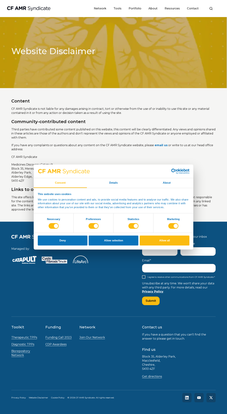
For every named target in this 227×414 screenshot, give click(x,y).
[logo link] (24, 260)
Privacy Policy (152, 291)
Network (100, 8)
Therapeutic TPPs (24, 337)
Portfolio (135, 8)
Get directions (152, 376)
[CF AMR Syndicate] (28, 8)
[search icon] (211, 8)
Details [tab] (113, 182)
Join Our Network (92, 337)
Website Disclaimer (38, 397)
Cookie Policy (58, 397)
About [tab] (167, 182)
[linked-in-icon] (187, 397)
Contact (193, 8)
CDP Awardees (56, 344)
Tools (117, 8)
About (152, 8)
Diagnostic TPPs (22, 344)
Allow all (164, 240)
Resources (172, 8)
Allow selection (113, 240)
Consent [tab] (60, 182)
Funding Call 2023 (58, 337)
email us (161, 145)
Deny (62, 240)
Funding (53, 327)
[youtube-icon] (199, 397)
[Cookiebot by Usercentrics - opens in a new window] (173, 171)
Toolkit (17, 327)
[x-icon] (211, 397)
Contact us (152, 327)
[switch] (93, 226)
